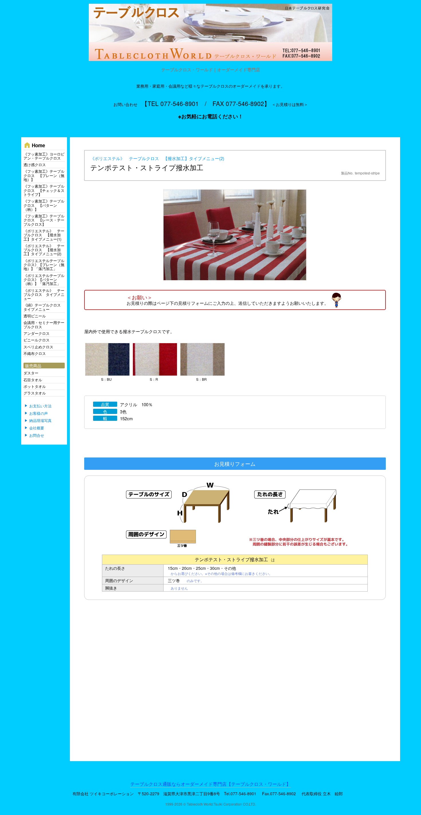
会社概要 (36, 428)
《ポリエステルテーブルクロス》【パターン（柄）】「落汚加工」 (43, 279)
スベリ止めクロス (38, 346)
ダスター (30, 373)
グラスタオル (34, 393)
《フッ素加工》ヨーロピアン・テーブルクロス (43, 156)
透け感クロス (34, 164)
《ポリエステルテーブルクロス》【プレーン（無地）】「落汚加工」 (43, 265)
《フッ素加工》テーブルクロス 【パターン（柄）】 (43, 205)
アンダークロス (36, 333)
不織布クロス (34, 353)
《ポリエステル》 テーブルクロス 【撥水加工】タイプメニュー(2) (157, 158)
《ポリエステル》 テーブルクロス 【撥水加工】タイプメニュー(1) (43, 235)
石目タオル (32, 379)
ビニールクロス (36, 340)
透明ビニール (34, 316)
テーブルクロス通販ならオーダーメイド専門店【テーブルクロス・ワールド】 (210, 784)
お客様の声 (38, 413)
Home (34, 145)
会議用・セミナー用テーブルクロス (43, 324)
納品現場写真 (40, 420)
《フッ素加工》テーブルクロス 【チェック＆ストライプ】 (43, 190)
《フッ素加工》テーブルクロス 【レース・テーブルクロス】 (43, 220)
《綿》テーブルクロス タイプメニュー (43, 307)
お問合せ (36, 435)
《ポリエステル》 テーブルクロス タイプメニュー (43, 294)
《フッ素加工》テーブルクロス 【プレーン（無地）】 (43, 175)
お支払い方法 (40, 406)
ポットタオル (34, 386)
